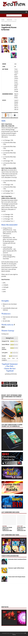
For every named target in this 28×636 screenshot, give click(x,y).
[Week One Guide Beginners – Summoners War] (9, 520)
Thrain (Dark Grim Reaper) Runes (16, 576)
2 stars (7, 382)
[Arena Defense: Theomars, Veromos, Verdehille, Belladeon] (18, 545)
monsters (13, 382)
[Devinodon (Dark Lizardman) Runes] (4, 561)
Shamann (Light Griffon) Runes (16, 568)
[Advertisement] (14, 34)
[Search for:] (14, 15)
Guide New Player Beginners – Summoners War (22, 529)
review (4, 385)
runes (9, 385)
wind (15, 385)
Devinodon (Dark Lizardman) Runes (17, 559)
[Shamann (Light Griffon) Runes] (4, 570)
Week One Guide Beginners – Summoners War (7, 529)
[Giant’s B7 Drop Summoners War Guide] (9, 615)
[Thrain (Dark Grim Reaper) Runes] (4, 579)
